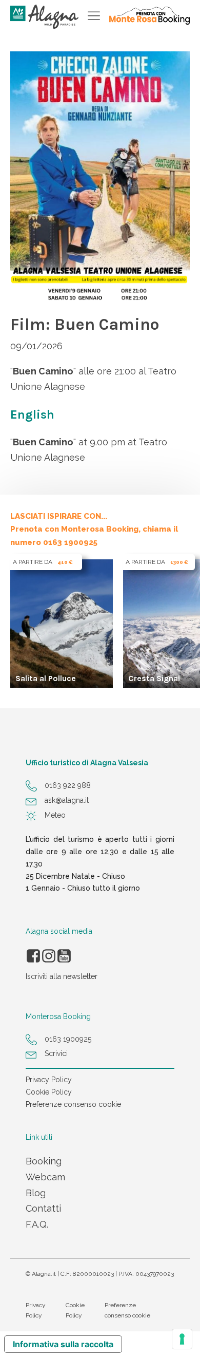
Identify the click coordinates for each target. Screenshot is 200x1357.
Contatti (43, 1208)
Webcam (45, 1177)
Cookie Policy (49, 1092)
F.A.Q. (37, 1224)
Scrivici (56, 1053)
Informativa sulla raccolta (63, 1344)
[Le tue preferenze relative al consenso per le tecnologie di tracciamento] (182, 1339)
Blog (36, 1193)
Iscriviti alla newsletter (61, 976)
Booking (44, 1161)
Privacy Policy (49, 1080)
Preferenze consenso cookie (73, 1104)
